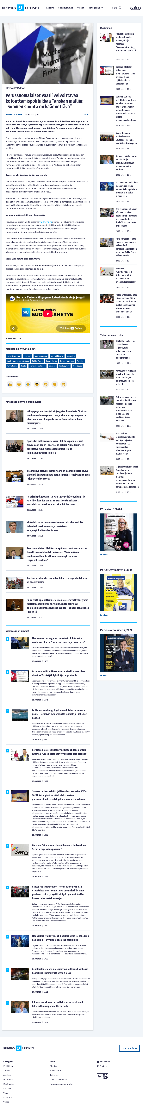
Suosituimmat (65, 7)
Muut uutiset (9, 1084)
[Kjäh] (63, 384)
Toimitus (54, 1075)
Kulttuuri (7, 1088)
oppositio (71, 356)
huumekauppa (41, 356)
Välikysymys (64, 366)
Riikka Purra (37, 361)
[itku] (28, 384)
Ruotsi (23, 366)
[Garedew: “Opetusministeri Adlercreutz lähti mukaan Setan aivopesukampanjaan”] (107, 278)
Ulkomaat (8, 1079)
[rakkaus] (54, 384)
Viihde (6, 1101)
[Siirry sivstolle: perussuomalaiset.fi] (118, 1076)
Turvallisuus (12, 366)
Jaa (85, 114)
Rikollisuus (77, 366)
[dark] (132, 7)
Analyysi (7, 1075)
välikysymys (45, 221)
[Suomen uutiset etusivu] (13, 7)
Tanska (80, 361)
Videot (80, 7)
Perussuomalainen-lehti (61, 1084)
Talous (6, 1070)
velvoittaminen (13, 356)
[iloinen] (19, 384)
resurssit (27, 356)
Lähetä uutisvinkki (58, 1079)
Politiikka (10, 114)
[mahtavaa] (45, 384)
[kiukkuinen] (37, 384)
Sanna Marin (51, 361)
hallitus (52, 366)
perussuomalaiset (37, 366)
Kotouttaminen (67, 361)
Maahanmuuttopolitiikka (18, 361)
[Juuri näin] (10, 384)
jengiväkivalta (57, 356)
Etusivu (50, 7)
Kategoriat (94, 7)
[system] (135, 7)
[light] (138, 7)
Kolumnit (8, 1097)
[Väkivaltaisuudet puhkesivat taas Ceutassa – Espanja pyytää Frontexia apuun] (107, 141)
